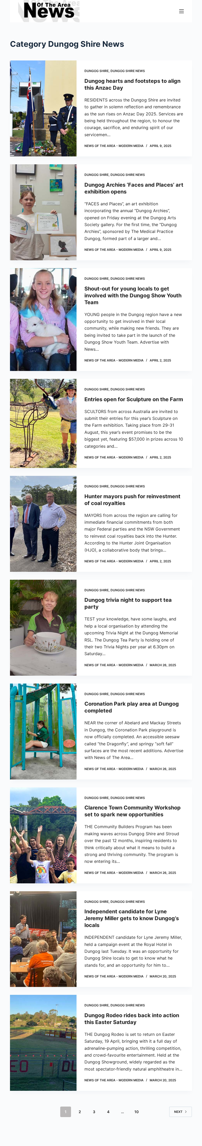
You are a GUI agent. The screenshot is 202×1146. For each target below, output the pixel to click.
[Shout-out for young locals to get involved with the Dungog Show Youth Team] (43, 319)
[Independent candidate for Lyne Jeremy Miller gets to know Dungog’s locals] (43, 939)
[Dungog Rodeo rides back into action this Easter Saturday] (43, 1043)
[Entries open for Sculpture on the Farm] (43, 423)
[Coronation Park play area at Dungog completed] (43, 732)
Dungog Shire (96, 71)
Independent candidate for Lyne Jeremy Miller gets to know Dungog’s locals (131, 918)
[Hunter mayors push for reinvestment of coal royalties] (43, 524)
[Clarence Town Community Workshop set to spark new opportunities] (43, 835)
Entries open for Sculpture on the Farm (133, 399)
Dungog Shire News (127, 71)
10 (136, 1111)
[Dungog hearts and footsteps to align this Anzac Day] (43, 108)
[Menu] (181, 11)
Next (178, 1112)
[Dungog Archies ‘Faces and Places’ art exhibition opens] (43, 212)
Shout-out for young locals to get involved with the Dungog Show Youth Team (132, 295)
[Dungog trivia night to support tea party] (43, 628)
